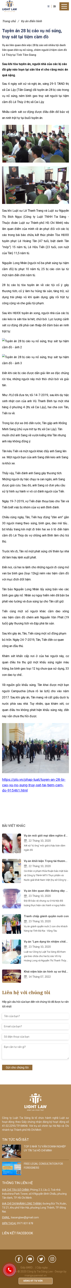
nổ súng (11, 96)
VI (48, 6)
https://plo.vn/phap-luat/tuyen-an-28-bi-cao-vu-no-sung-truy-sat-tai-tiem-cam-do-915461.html (34, 785)
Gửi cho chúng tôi (17, 1067)
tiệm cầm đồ (16, 617)
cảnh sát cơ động (22, 112)
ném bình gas (28, 96)
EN (54, 6)
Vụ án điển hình (31, 21)
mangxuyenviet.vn (36, 1275)
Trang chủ (9, 21)
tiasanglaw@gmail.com (25, 1217)
